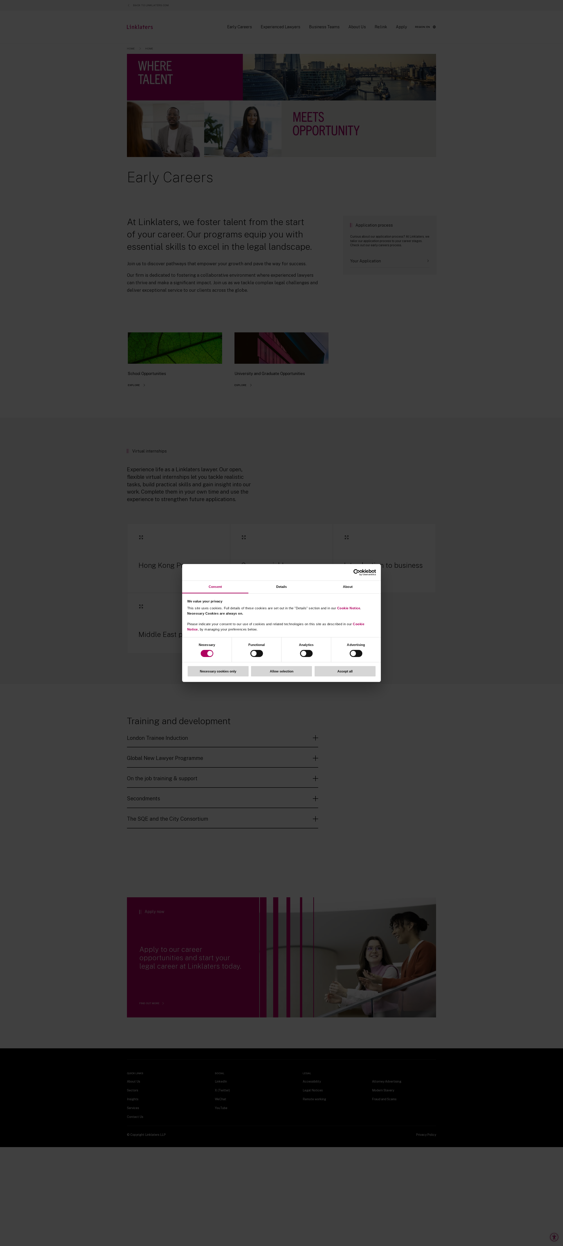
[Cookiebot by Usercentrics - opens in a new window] (356, 572)
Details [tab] (281, 587)
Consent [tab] (215, 587)
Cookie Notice (348, 608)
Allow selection (281, 671)
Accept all (345, 671)
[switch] (256, 653)
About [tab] (348, 587)
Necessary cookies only (218, 671)
